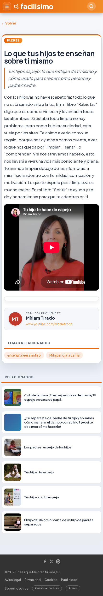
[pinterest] (58, 561)
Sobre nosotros (16, 588)
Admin (73, 588)
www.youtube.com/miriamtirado (49, 324)
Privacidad (33, 580)
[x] (51, 561)
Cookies (51, 580)
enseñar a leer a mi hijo (24, 355)
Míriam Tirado (40, 318)
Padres (13, 40)
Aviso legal (13, 580)
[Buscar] (91, 6)
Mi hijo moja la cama (64, 355)
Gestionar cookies (47, 588)
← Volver (8, 23)
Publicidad (69, 580)
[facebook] (45, 561)
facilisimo (36, 6)
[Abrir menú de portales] (7, 6)
